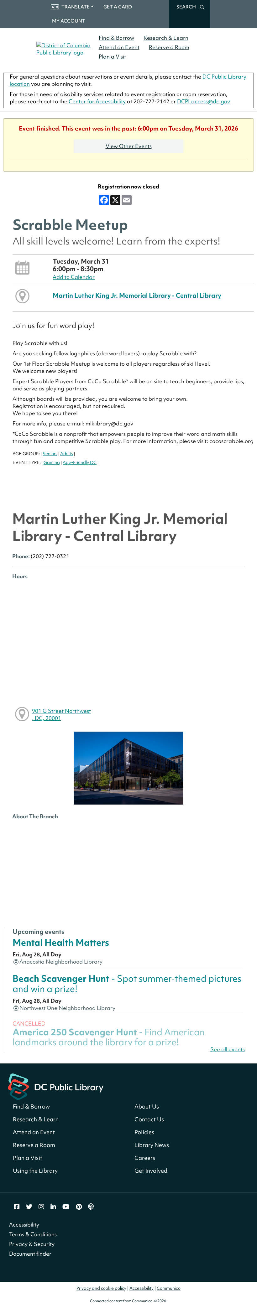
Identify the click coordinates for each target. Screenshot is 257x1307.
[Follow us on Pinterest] (79, 1207)
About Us (146, 1106)
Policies (144, 1132)
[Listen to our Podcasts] (91, 1207)
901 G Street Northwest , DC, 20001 (61, 714)
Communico (169, 1288)
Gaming (52, 462)
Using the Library (35, 1171)
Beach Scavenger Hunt (127, 983)
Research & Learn (166, 37)
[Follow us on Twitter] (29, 1207)
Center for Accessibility (97, 101)
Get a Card (117, 7)
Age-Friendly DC (80, 462)
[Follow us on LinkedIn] (53, 1207)
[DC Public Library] (55, 1086)
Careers (144, 1158)
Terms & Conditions (33, 1234)
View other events (129, 146)
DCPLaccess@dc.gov (203, 101)
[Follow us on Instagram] (41, 1207)
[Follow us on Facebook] (17, 1207)
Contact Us (149, 1119)
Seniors (50, 453)
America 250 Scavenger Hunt (109, 1037)
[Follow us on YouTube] (66, 1207)
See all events (227, 1049)
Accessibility (24, 1224)
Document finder (30, 1253)
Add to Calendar (74, 276)
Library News (151, 1145)
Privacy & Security (32, 1244)
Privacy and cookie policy (101, 1288)
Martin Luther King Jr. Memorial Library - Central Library (137, 295)
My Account (68, 21)
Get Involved (150, 1171)
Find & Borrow (116, 37)
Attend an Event (119, 47)
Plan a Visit (112, 56)
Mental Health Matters (61, 942)
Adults (66, 453)
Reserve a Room (169, 47)
